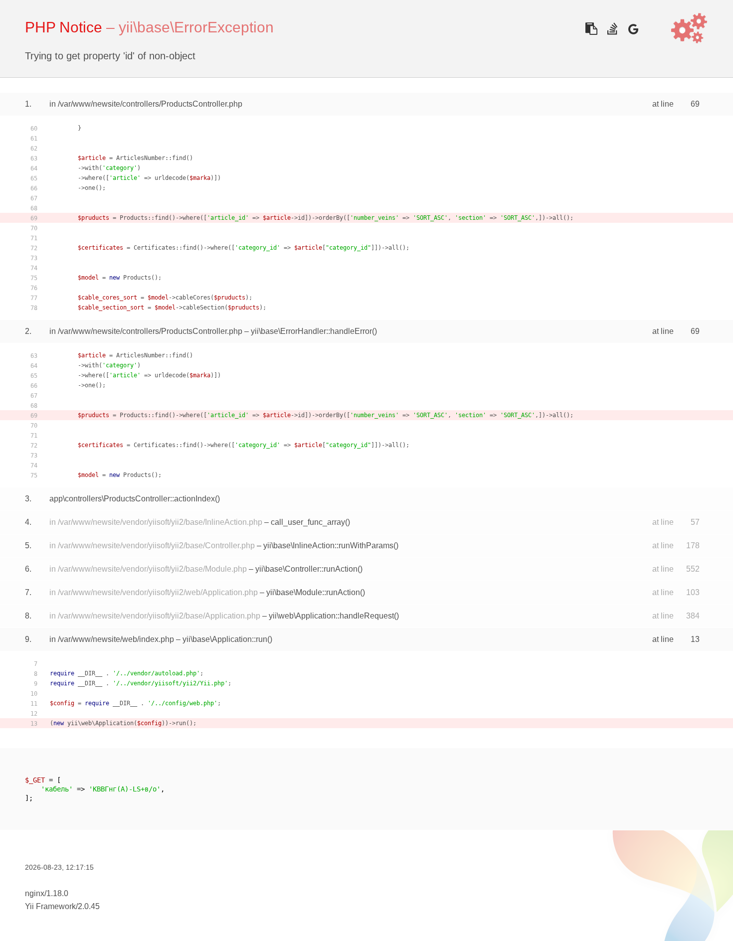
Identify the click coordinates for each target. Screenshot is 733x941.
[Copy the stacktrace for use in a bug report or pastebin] (591, 28)
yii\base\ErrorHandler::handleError (311, 331)
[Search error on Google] (633, 28)
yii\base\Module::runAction (313, 592)
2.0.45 (89, 906)
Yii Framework (50, 906)
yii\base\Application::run (225, 639)
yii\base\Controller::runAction (306, 569)
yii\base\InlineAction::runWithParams (328, 545)
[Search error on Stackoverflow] (612, 28)
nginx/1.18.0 (46, 893)
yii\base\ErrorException (196, 27)
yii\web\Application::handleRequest (331, 616)
